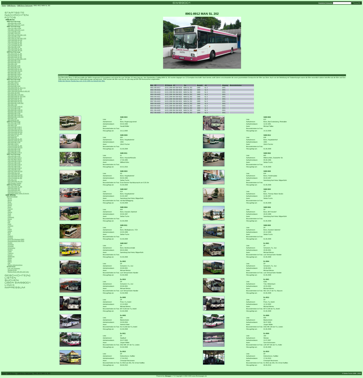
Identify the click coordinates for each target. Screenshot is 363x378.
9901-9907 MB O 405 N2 (15, 115)
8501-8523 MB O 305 (14, 62)
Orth (9, 234)
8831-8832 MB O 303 (14, 76)
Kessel (10, 219)
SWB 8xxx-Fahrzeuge (24, 5)
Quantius (10, 237)
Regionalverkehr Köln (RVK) (16, 241)
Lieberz (10, 231)
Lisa (9, 227)
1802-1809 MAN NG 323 (15, 181)
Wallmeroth (11, 256)
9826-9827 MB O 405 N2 (15, 111)
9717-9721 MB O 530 (14, 108)
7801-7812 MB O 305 (14, 47)
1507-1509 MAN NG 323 (15, 174)
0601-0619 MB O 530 (14, 142)
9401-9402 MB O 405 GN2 (15, 94)
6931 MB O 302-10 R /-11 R (16, 25)
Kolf (9, 222)
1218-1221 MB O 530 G (15, 164)
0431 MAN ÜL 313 (13, 135)
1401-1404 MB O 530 (14, 169)
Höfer (9, 215)
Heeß (9, 214)
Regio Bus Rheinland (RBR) (16, 239)
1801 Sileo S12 (12, 180)
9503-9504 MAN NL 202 (15, 98)
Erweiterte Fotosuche (325, 3)
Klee (9, 220)
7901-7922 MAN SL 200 (15, 48)
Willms (10, 261)
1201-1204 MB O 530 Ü (15, 161)
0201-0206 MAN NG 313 (15, 130)
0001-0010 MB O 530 (14, 123)
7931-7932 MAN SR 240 (15, 50)
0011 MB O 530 (12, 125)
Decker (10, 203)
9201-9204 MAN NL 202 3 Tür (17, 88)
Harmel (10, 212)
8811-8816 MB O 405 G (15, 74)
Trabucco (10, 253)
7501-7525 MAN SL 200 (15, 42)
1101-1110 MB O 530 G (14, 159)
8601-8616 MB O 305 (14, 65)
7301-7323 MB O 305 (14, 36)
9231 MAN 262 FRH (14, 93)
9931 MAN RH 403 (13, 120)
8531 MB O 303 (12, 64)
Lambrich (10, 226)
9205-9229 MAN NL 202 (15, 89)
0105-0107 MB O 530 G (15, 128)
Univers (10, 255)
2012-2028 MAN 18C (14, 190)
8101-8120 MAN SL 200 (15, 55)
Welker (10, 258)
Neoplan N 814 (12, 270)
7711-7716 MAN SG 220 (15, 45)
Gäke (9, 210)
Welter (10, 260)
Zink (9, 263)
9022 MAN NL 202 (13, 84)
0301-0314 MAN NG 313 (15, 132)
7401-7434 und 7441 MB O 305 (17, 38)
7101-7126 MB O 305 (14, 31)
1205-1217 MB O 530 (14, 163)
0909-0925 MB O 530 (14, 151)
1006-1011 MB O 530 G (15, 157)
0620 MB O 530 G (13, 144)
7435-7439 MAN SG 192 (15, 40)
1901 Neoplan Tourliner (14, 183)
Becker (10, 198)
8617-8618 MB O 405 (14, 67)
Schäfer (10, 243)
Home (4, 5)
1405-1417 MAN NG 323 (15, 171)
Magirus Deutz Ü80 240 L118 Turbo (18, 272)
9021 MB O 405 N (13, 82)
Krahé (9, 224)
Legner (10, 229)
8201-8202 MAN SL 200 (15, 57)
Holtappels (11, 217)
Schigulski (11, 244)
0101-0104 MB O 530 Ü (15, 127)
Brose (9, 202)
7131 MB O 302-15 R (14, 33)
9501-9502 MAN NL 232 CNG (16, 96)
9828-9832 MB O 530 (14, 113)
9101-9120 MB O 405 (14, 86)
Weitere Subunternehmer (15, 265)
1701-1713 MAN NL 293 (15, 178)
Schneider (11, 246)
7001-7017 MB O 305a (14, 28)
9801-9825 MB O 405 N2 (15, 110)
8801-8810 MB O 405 (14, 72)
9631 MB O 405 (12, 105)
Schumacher (11, 248)
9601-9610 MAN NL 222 (15, 99)
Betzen (10, 200)
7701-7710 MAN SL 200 (15, 43)
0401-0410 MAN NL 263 (15, 134)
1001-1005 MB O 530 (14, 156)
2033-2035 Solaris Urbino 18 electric (18, 193)
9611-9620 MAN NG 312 (15, 101)
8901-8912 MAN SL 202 (15, 77)
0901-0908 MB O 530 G (15, 152)
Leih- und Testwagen (14, 268)
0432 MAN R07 (12, 137)
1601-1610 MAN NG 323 (15, 176)
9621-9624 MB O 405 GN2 (15, 103)
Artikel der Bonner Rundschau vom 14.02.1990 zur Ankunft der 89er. (81, 81)
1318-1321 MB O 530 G (15, 168)
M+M (9, 232)
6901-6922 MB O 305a (14, 23)
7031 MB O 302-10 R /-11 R (16, 30)
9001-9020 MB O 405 (14, 81)
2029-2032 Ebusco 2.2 (14, 191)
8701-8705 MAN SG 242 (15, 71)
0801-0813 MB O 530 (14, 149)
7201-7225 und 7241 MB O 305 (17, 35)
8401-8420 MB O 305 (14, 60)
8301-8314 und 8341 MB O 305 (17, 59)
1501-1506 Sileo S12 (14, 173)
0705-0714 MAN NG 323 (15, 147)
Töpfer (10, 251)
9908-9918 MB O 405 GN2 (15, 117)
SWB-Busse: (11, 5)
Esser (9, 207)
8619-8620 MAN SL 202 (15, 69)
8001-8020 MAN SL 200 (15, 54)
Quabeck (10, 236)
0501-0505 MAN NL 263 (15, 139)
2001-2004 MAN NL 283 (15, 186)
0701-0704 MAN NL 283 (15, 145)
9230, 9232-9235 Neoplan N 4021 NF (19, 91)
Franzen (10, 209)
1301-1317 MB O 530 (14, 166)
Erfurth (10, 205)
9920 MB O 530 (12, 118)
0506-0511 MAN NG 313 (15, 140)
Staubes (10, 249)
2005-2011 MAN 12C (14, 188)
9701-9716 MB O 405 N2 (15, 106)
